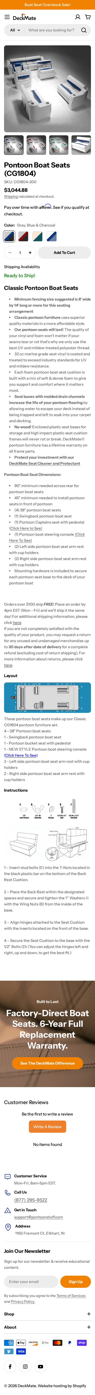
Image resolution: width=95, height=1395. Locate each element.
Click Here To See (20, 755)
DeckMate (27, 1385)
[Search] (84, 30)
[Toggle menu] (7, 17)
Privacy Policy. (23, 1301)
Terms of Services (71, 1295)
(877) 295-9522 (30, 1200)
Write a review (47, 1126)
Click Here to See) (26, 528)
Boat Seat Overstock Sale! (47, 4)
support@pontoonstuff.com (38, 1217)
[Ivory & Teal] (37, 236)
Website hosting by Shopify (62, 1385)
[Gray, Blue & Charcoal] (9, 236)
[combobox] (47, 30)
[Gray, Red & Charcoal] (23, 236)
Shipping (11, 196)
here (17, 622)
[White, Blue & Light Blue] (52, 236)
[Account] (78, 17)
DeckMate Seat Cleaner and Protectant (44, 463)
